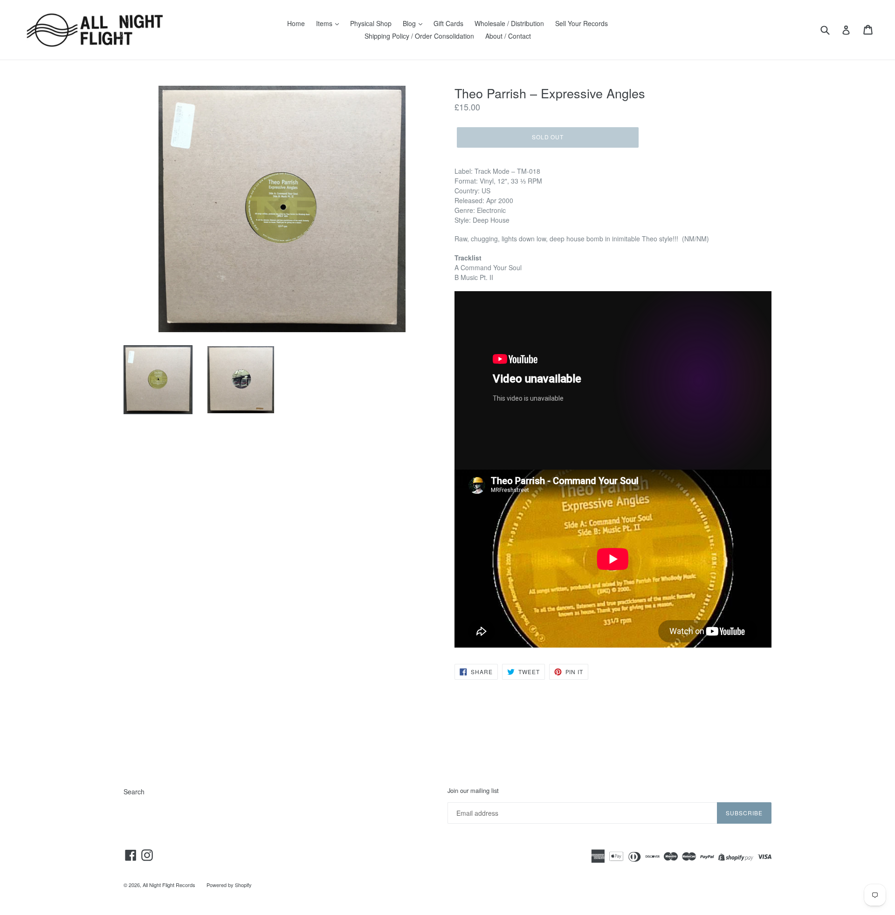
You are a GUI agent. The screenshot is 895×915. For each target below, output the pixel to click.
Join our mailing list (473, 790)
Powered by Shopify (229, 884)
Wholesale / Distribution (509, 23)
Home (296, 23)
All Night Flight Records (169, 884)
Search (134, 791)
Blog (410, 23)
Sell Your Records (581, 23)
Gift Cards (448, 23)
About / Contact (508, 36)
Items (325, 23)
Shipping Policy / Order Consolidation (419, 36)
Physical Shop (371, 23)
